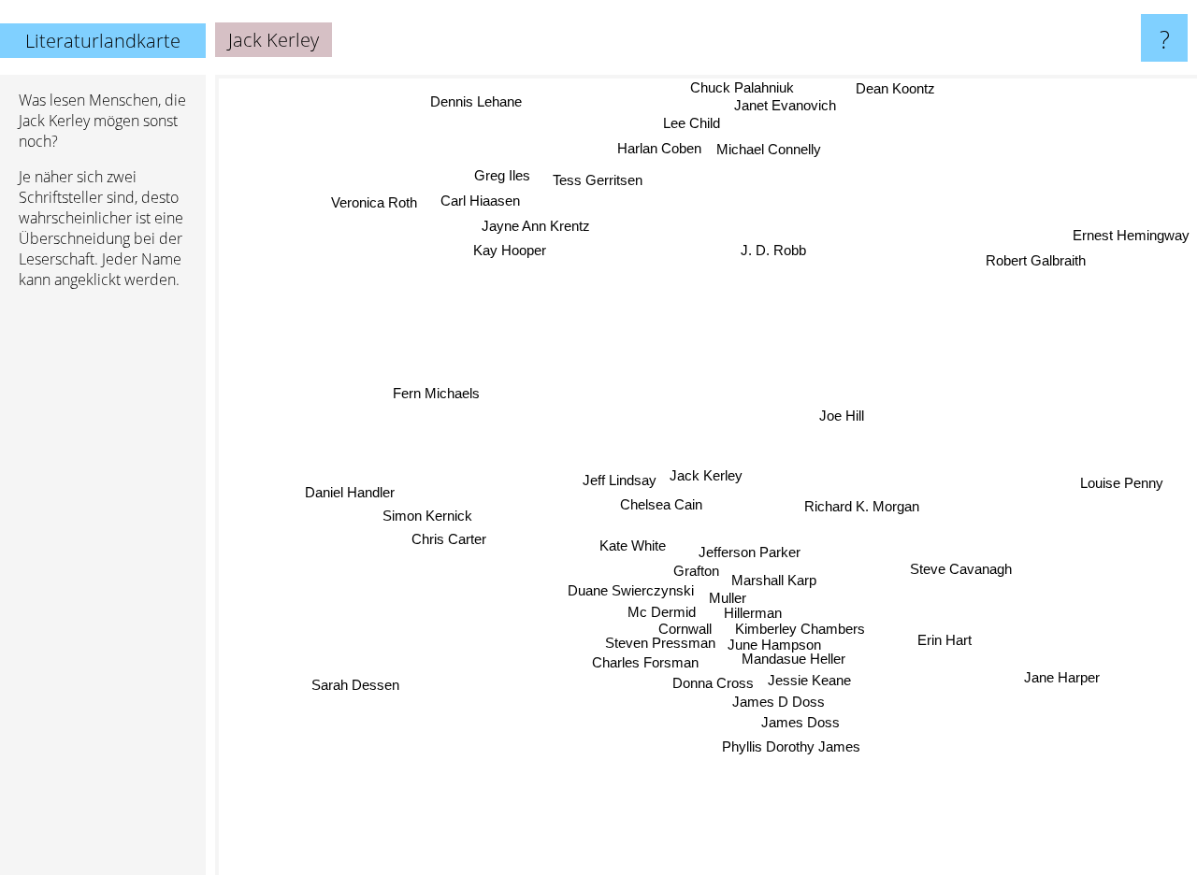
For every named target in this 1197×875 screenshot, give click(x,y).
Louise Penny (1122, 482)
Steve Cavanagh (962, 571)
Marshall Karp (773, 574)
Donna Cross (711, 680)
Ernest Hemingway (1131, 238)
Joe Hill (842, 415)
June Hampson (779, 640)
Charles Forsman (643, 660)
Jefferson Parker (750, 549)
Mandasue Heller (801, 656)
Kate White (632, 546)
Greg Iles (502, 171)
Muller (727, 592)
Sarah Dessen (336, 672)
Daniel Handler (351, 496)
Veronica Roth (355, 222)
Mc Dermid (660, 612)
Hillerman (753, 607)
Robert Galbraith (1037, 263)
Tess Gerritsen (596, 182)
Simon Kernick (428, 520)
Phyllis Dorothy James (798, 745)
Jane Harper (1063, 678)
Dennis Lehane (478, 100)
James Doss (801, 721)
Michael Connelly (769, 149)
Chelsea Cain (660, 505)
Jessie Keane (807, 678)
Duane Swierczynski (631, 589)
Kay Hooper (508, 245)
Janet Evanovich (787, 106)
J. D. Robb (769, 249)
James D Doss (779, 700)
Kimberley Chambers (804, 623)
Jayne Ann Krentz (532, 221)
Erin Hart (946, 639)
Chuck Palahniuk (746, 87)
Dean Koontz (898, 89)
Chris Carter (449, 544)
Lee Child (692, 123)
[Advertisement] (102, 589)
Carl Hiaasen (479, 196)
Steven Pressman (664, 643)
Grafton (693, 568)
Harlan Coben (660, 148)
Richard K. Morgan (862, 506)
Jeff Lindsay (619, 480)
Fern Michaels (435, 395)
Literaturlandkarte (102, 40)
